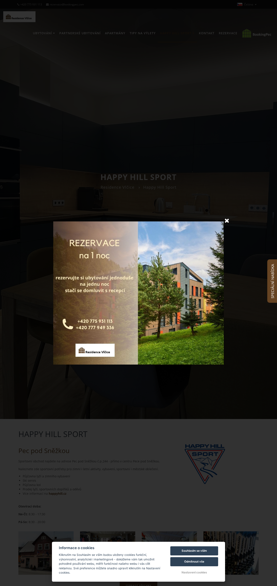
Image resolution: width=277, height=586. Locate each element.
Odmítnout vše (194, 561)
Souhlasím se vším (194, 550)
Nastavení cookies (194, 572)
